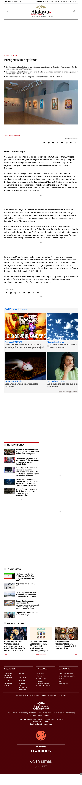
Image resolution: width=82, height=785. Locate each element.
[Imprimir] (48, 143)
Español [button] (9, 1)
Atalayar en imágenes (43, 686)
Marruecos (8, 678)
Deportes (22, 683)
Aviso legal (62, 695)
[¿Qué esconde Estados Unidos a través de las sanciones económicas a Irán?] (9, 576)
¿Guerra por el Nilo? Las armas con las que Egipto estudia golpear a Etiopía (26, 594)
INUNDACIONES (62, 1)
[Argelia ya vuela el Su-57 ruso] (9, 586)
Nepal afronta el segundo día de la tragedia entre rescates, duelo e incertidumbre (26, 492)
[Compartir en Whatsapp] (75, 143)
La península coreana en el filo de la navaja (27, 614)
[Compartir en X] (57, 143)
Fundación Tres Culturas (67, 676)
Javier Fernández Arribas (13, 135)
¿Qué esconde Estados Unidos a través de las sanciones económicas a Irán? (26, 577)
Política (21, 673)
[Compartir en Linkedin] (71, 143)
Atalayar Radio (41, 678)
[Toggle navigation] (7, 11)
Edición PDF (40, 673)
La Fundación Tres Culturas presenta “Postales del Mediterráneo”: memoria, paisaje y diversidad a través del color (42, 73)
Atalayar (7, 55)
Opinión (6, 686)
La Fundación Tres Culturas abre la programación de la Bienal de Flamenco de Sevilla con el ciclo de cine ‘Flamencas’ (41, 68)
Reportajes (8, 683)
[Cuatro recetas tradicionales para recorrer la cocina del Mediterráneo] (66, 638)
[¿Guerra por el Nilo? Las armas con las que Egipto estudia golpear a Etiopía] (9, 594)
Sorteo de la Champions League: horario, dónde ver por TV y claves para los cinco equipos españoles (27, 483)
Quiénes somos (21, 695)
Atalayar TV (40, 676)
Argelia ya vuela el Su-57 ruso (26, 585)
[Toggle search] (74, 11)
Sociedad (22, 680)
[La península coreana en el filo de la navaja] (9, 615)
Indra (60, 681)
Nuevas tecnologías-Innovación (23, 687)
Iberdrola (62, 678)
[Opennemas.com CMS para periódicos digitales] (41, 764)
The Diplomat (63, 684)
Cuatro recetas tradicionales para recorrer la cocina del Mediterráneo (35, 77)
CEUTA (75, 1)
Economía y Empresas (8, 674)
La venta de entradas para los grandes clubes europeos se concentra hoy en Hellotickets (27, 461)
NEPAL (70, 1)
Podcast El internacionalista (42, 682)
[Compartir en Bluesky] (62, 143)
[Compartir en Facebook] (53, 143)
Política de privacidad (49, 695)
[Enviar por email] (44, 143)
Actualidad (22, 678)
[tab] (37, 654)
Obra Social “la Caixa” (66, 673)
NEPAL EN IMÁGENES (51, 1)
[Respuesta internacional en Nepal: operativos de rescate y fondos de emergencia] (9, 451)
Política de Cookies (33, 695)
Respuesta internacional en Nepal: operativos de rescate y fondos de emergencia (27, 452)
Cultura (15, 55)
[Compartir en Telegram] (66, 143)
